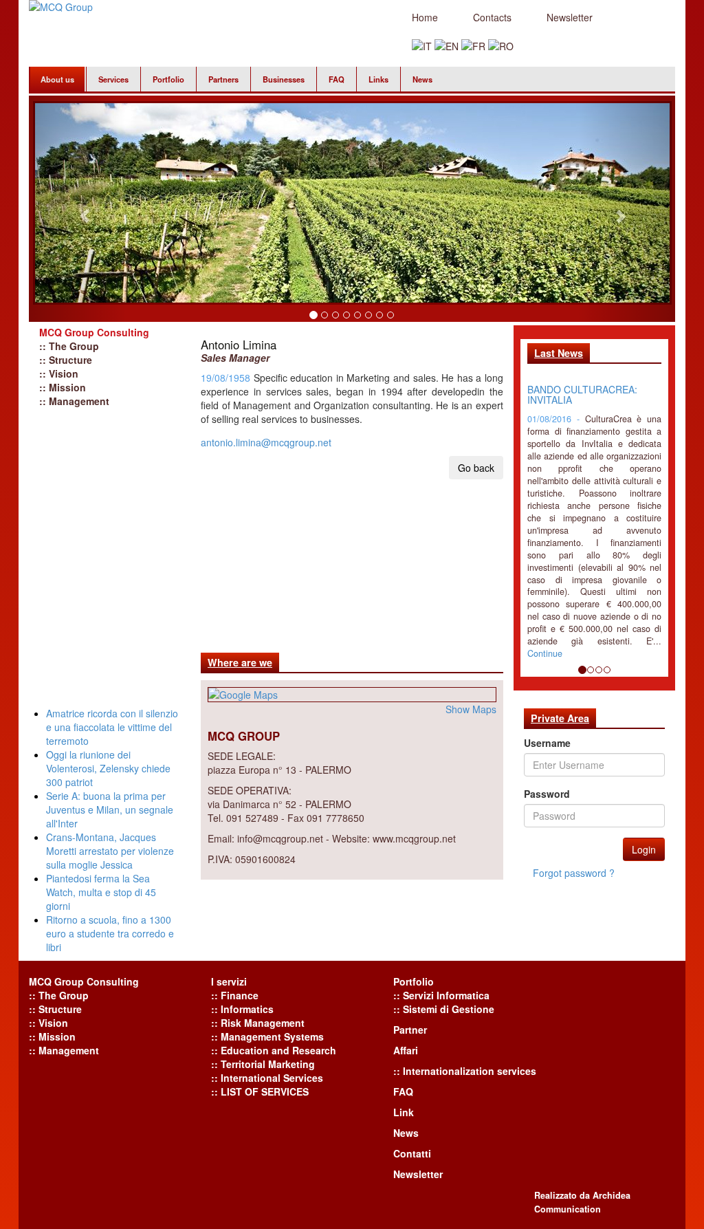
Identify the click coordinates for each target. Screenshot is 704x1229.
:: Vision (58, 373)
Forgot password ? (574, 873)
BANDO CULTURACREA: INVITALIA (582, 394)
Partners (223, 79)
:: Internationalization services (464, 1071)
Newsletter (570, 17)
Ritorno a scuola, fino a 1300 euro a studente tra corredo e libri (110, 933)
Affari (405, 1050)
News (422, 79)
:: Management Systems (267, 1036)
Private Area (560, 718)
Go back (476, 468)
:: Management (74, 401)
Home (425, 17)
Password (547, 794)
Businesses (284, 79)
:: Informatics (242, 1009)
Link (403, 1112)
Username (547, 743)
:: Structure (65, 360)
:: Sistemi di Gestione (443, 1009)
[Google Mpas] (352, 694)
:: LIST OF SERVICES (260, 1091)
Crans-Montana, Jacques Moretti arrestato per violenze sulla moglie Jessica (110, 850)
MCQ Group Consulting (94, 332)
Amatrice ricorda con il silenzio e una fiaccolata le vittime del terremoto (112, 727)
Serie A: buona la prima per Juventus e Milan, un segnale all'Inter (109, 809)
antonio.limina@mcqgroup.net (266, 442)
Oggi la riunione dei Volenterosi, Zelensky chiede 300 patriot (108, 768)
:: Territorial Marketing (263, 1064)
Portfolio (168, 79)
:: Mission (62, 387)
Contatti (412, 1153)
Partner (410, 1029)
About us (57, 79)
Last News (558, 353)
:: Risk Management (258, 1023)
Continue (544, 653)
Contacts (492, 17)
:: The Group (69, 346)
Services (113, 79)
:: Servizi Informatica (441, 995)
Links (378, 79)
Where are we (240, 662)
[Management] (422, 45)
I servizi (229, 981)
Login (644, 849)
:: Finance (234, 995)
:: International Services (267, 1078)
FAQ (336, 79)
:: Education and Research (273, 1050)
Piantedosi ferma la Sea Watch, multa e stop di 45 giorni (101, 892)
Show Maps (471, 709)
